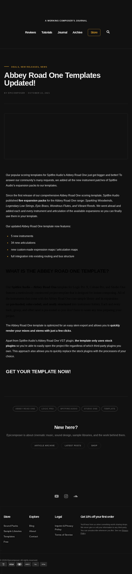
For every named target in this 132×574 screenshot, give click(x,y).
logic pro (48, 409)
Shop (94, 446)
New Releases (30, 67)
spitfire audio (69, 409)
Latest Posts (73, 446)
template (109, 409)
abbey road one (25, 409)
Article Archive (45, 446)
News (44, 67)
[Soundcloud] (75, 496)
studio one (90, 409)
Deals (15, 67)
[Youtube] (56, 496)
